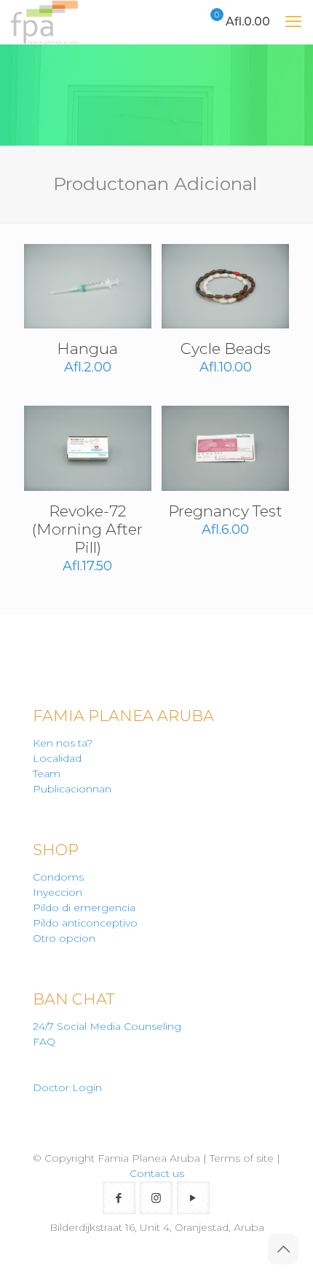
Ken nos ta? (62, 742)
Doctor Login (67, 1087)
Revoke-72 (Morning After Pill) (87, 529)
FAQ (44, 1041)
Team (46, 773)
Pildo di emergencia (84, 907)
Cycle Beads (226, 348)
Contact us (157, 1173)
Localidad (57, 758)
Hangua (87, 348)
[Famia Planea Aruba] (44, 22)
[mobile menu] (293, 21)
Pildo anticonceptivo (85, 922)
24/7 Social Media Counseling (107, 1026)
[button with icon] (119, 1197)
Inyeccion (57, 892)
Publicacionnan (72, 788)
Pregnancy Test (225, 511)
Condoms (58, 877)
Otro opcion (64, 938)
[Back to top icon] (283, 1249)
